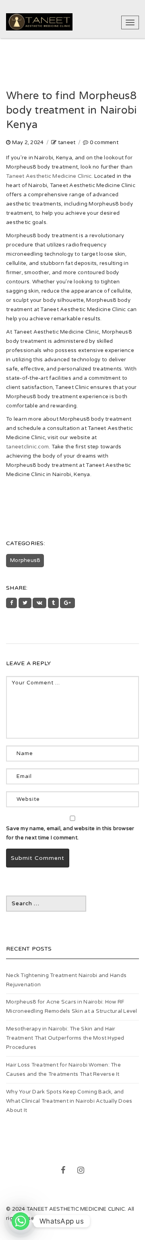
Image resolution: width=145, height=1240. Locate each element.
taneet (67, 142)
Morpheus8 (25, 560)
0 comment (104, 142)
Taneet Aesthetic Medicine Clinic (48, 176)
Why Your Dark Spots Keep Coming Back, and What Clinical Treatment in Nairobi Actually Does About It (69, 1101)
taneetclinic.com (27, 447)
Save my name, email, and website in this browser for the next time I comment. (70, 833)
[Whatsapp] (20, 1221)
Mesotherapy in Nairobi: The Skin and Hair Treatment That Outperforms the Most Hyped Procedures (65, 1038)
